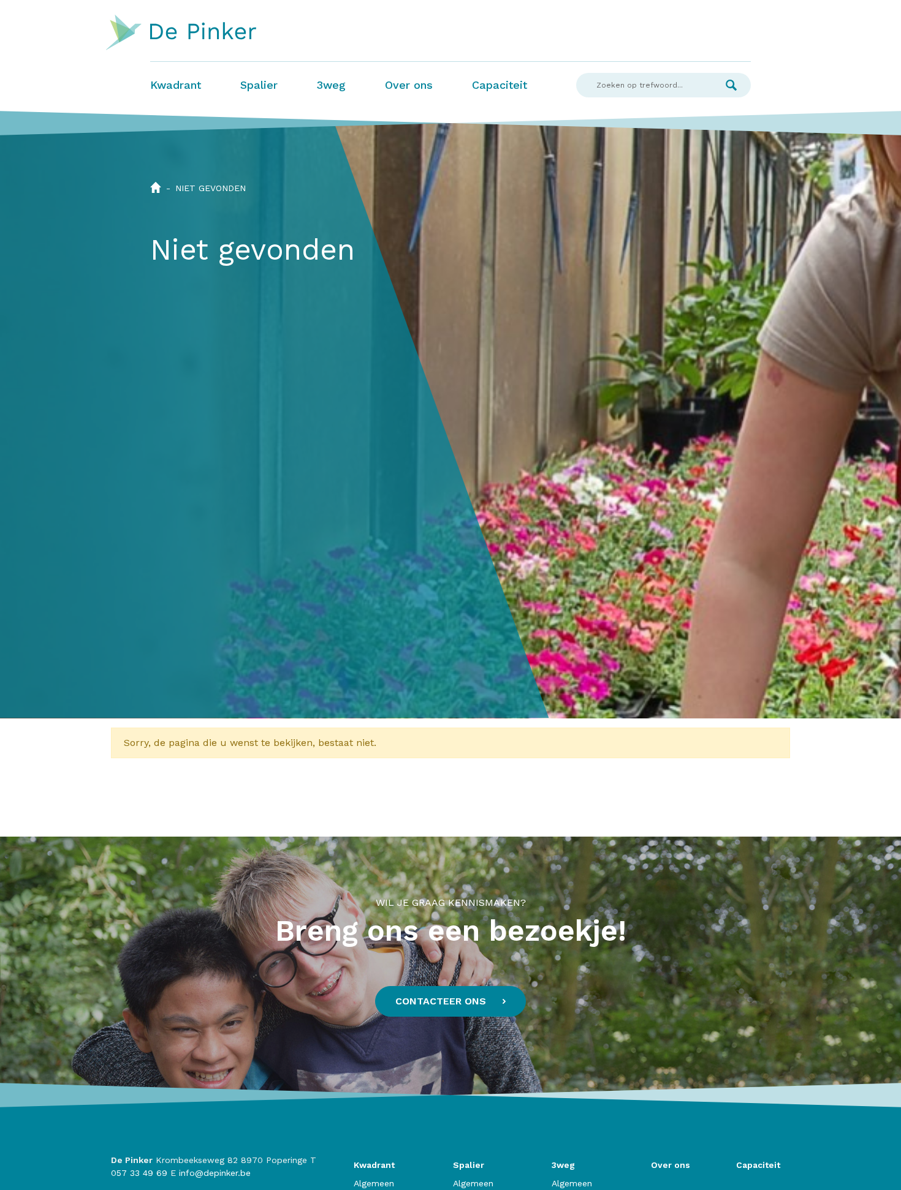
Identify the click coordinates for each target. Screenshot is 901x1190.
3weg (331, 84)
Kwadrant (175, 84)
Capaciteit (499, 84)
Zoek (731, 85)
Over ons (409, 84)
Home (155, 187)
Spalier (259, 84)
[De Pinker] (181, 33)
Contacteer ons (440, 1001)
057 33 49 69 (139, 1173)
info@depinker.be (215, 1173)
